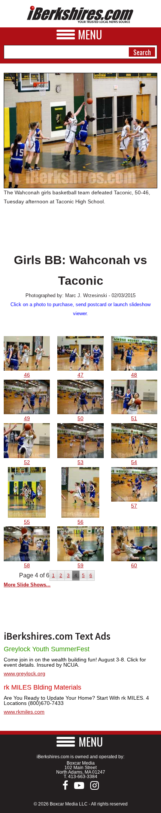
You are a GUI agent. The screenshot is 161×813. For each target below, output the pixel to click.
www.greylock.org (24, 673)
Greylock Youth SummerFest (46, 649)
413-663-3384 (82, 776)
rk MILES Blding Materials (42, 687)
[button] (80, 741)
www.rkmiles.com (24, 712)
